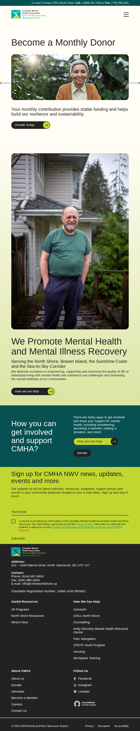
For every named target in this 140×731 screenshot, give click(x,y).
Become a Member (24, 698)
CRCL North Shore (86, 616)
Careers (16, 704)
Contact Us (19, 710)
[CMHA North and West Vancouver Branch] (28, 14)
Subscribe (18, 538)
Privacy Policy (84, 524)
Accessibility (121, 726)
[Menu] (126, 14)
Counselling (81, 622)
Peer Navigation (84, 639)
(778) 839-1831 (120, 2)
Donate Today (24, 125)
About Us (17, 678)
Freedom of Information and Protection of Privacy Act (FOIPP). (87, 527)
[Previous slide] (5, 83)
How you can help (89, 441)
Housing (79, 651)
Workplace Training (86, 658)
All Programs (20, 609)
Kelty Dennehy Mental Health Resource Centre (100, 630)
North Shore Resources (27, 616)
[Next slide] (134, 83)
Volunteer (18, 691)
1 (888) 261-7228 (91, 2)
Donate (82, 453)
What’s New (19, 622)
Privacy (89, 726)
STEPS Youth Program (89, 645)
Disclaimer (104, 726)
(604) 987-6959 (33, 576)
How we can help (27, 391)
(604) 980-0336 (29, 580)
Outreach (79, 609)
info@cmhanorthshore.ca (39, 583)
